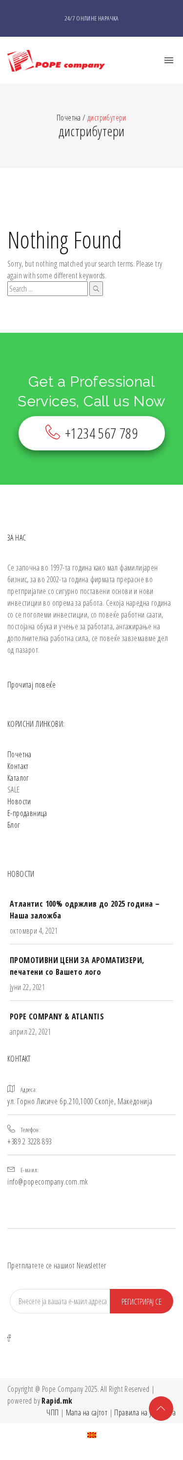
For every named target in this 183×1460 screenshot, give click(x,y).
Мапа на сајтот (87, 1412)
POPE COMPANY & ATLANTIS (57, 1016)
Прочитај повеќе (31, 684)
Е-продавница (27, 813)
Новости (19, 801)
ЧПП (52, 1412)
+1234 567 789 (101, 433)
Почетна (19, 754)
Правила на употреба (145, 1412)
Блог (13, 824)
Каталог (18, 777)
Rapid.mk (56, 1400)
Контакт (18, 766)
